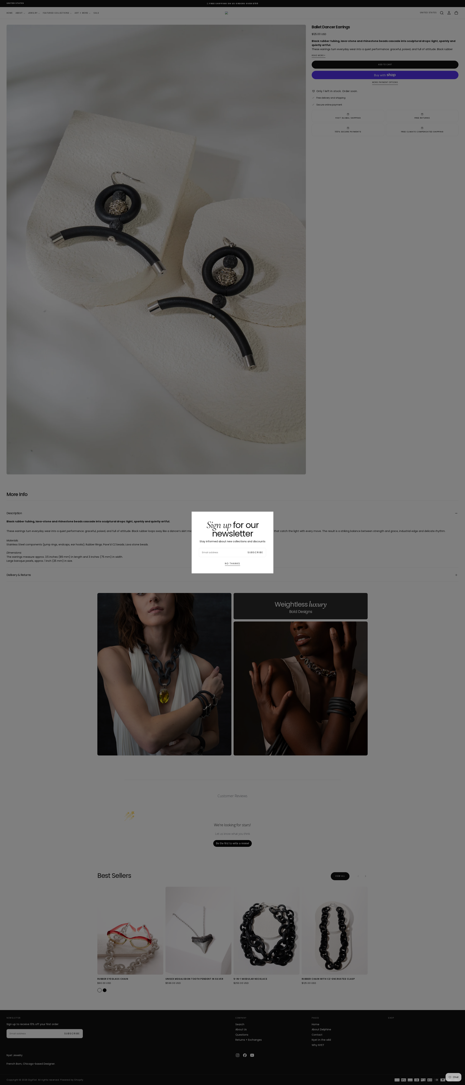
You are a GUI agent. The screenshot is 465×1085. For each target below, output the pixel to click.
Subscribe (255, 552)
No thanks (232, 563)
